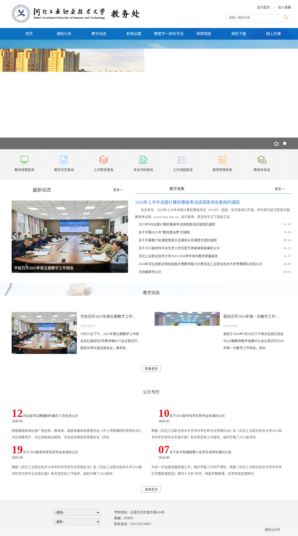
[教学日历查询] (64, 157)
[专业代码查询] (143, 157)
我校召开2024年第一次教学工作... (250, 316)
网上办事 (273, 34)
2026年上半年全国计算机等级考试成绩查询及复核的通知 (187, 202)
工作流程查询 (183, 170)
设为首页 (264, 7)
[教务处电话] (262, 157)
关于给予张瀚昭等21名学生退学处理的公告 (200, 452)
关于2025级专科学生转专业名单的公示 (197, 416)
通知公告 (64, 34)
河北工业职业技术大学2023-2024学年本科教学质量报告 (178, 256)
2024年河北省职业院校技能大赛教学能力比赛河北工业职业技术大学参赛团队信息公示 (200, 264)
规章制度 (203, 34)
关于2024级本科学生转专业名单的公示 (50, 452)
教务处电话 (262, 170)
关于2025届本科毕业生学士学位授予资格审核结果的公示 (179, 248)
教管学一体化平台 (169, 34)
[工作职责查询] (103, 157)
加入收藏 (284, 7)
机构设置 (133, 34)
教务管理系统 (222, 170)
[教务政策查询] (24, 157)
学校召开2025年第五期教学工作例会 (44, 268)
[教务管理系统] (222, 157)
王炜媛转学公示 (150, 272)
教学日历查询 (64, 170)
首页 (29, 34)
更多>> (118, 190)
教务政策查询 (24, 170)
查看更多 (151, 368)
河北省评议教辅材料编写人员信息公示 (50, 416)
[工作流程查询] (182, 157)
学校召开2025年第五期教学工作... (107, 316)
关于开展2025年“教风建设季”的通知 (164, 232)
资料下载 (238, 34)
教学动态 (98, 34)
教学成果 (176, 189)
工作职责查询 (103, 170)
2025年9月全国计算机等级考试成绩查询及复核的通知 (177, 224)
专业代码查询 (143, 170)
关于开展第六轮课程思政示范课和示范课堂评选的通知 (178, 240)
